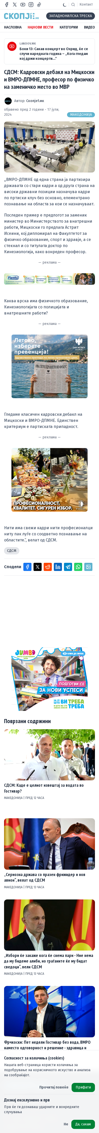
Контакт (86, 4)
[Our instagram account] (31, 4)
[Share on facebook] (27, 567)
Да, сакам (83, 1124)
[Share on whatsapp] (78, 567)
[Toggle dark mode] (65, 5)
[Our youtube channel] (22, 4)
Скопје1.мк (35, 101)
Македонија (81, 114)
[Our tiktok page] (39, 4)
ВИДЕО (89, 27)
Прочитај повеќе (54, 1087)
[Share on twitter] (38, 567)
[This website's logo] (21, 16)
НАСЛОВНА (13, 27)
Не (66, 1124)
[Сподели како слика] (88, 567)
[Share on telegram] (68, 567)
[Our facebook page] (6, 4)
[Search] (73, 5)
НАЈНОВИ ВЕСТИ (40, 27)
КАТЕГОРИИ (69, 27)
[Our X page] (14, 4)
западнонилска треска (70, 16)
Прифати (83, 1087)
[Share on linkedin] (58, 567)
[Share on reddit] (48, 567)
